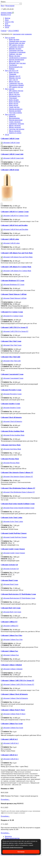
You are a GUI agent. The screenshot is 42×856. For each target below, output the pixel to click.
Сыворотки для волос (16, 123)
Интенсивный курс (15, 67)
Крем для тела (14, 92)
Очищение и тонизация (17, 52)
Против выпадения (15, 120)
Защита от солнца (15, 133)
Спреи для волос (15, 122)
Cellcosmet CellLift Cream (10, 138)
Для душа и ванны (15, 112)
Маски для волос (15, 125)
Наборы (11, 69)
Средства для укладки (16, 129)
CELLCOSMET (13, 31)
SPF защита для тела (16, 90)
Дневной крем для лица (17, 41)
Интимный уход (14, 96)
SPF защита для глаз (16, 87)
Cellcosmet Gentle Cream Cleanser (13, 549)
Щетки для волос (15, 127)
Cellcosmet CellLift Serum (10, 170)
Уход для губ (13, 80)
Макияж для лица (15, 48)
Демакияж (12, 74)
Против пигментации (16, 59)
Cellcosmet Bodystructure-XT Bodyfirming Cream (18, 594)
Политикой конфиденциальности (12, 847)
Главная (3, 31)
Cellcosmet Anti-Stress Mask (10, 445)
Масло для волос (15, 131)
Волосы (7, 25)
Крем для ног (13, 105)
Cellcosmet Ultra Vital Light (10, 357)
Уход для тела (9, 89)
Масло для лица (14, 61)
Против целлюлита (15, 109)
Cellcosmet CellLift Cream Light (12, 154)
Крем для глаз (14, 72)
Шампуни (12, 116)
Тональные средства (16, 50)
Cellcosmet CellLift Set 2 (9, 739)
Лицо (7, 20)
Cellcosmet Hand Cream (9, 580)
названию (28, 34)
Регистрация (10, 6)
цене (22, 34)
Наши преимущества (12, 838)
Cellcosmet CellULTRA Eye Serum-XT (14, 327)
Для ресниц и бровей (16, 85)
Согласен (21, 852)
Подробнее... (5, 799)
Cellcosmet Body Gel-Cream (10, 608)
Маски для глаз (14, 81)
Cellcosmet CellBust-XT (9, 622)
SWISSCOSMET (6, 13)
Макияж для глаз (15, 78)
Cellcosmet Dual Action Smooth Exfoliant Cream (18, 504)
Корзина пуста (6, 14)
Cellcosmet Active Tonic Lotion (11, 517)
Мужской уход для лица (17, 63)
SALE (7, 27)
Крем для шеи (14, 100)
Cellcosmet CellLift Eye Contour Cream (15, 211)
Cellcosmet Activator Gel (9, 565)
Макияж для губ (14, 76)
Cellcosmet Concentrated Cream (12, 374)
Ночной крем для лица (17, 43)
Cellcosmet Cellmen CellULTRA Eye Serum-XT (17, 680)
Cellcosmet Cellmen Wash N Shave (13, 710)
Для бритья (13, 65)
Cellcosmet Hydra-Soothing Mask (12, 431)
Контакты (8, 836)
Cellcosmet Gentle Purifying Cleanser (14, 533)
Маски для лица (14, 56)
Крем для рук (13, 103)
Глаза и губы (9, 22)
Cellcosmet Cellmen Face (9, 651)
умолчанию (17, 34)
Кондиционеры (14, 118)
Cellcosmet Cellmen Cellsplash (11, 665)
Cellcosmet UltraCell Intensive (11, 417)
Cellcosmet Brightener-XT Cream (12, 280)
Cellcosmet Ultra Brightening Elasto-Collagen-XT (18, 488)
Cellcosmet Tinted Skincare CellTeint (14, 294)
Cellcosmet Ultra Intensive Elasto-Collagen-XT (17, 472)
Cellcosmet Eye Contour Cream (12, 312)
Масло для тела (14, 94)
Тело (6, 23)
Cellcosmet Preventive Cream (11, 390)
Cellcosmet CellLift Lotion (10, 239)
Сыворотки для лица (16, 47)
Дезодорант (13, 98)
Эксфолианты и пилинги (18, 58)
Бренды (7, 18)
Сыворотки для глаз (16, 83)
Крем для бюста (14, 101)
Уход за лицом (10, 37)
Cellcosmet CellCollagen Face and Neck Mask (17, 253)
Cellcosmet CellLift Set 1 (9, 755)
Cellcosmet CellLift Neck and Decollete (14, 225)
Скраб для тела (14, 107)
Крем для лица (14, 39)
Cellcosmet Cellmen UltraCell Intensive (14, 694)
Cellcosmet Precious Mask (10, 459)
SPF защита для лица (16, 45)
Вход (2, 6)
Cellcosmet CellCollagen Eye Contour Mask (16, 267)
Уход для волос (10, 114)
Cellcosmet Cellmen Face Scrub (12, 723)
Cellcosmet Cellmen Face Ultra (11, 635)
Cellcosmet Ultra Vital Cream (11, 341)
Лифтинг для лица (15, 54)
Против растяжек (15, 111)
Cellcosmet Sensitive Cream (10, 404)
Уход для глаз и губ (11, 70)
